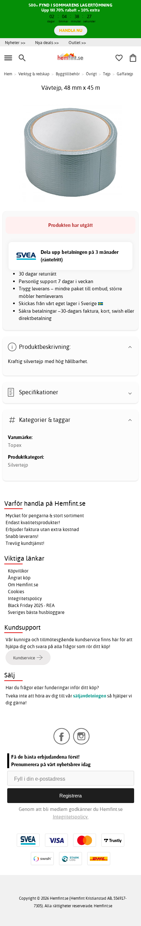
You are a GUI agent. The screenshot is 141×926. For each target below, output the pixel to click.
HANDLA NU (70, 30)
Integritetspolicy (25, 598)
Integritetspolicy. (71, 817)
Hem (8, 73)
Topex (14, 445)
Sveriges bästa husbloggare (36, 612)
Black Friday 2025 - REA (31, 605)
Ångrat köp (19, 578)
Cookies (16, 592)
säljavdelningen (89, 696)
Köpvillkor (18, 571)
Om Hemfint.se (23, 585)
